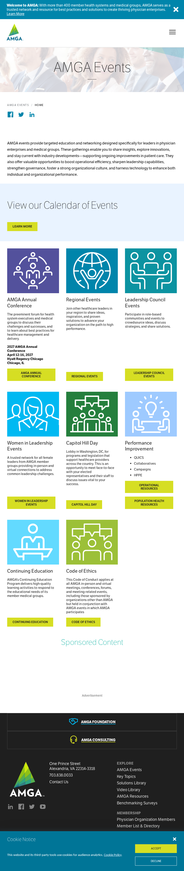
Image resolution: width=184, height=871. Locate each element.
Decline (156, 861)
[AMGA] (14, 32)
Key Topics (126, 776)
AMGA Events (18, 105)
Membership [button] (129, 813)
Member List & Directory (138, 825)
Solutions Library (131, 782)
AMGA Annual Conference (31, 374)
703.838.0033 (61, 775)
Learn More (15, 13)
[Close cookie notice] (174, 839)
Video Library (128, 789)
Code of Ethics (83, 622)
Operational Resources (149, 487)
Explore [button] (125, 763)
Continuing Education (30, 622)
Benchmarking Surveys (137, 803)
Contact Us (58, 781)
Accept (156, 848)
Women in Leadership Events (31, 502)
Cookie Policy (112, 855)
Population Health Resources (149, 502)
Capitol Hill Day (84, 504)
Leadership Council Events (149, 374)
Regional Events (85, 376)
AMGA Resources (133, 796)
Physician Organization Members (146, 819)
